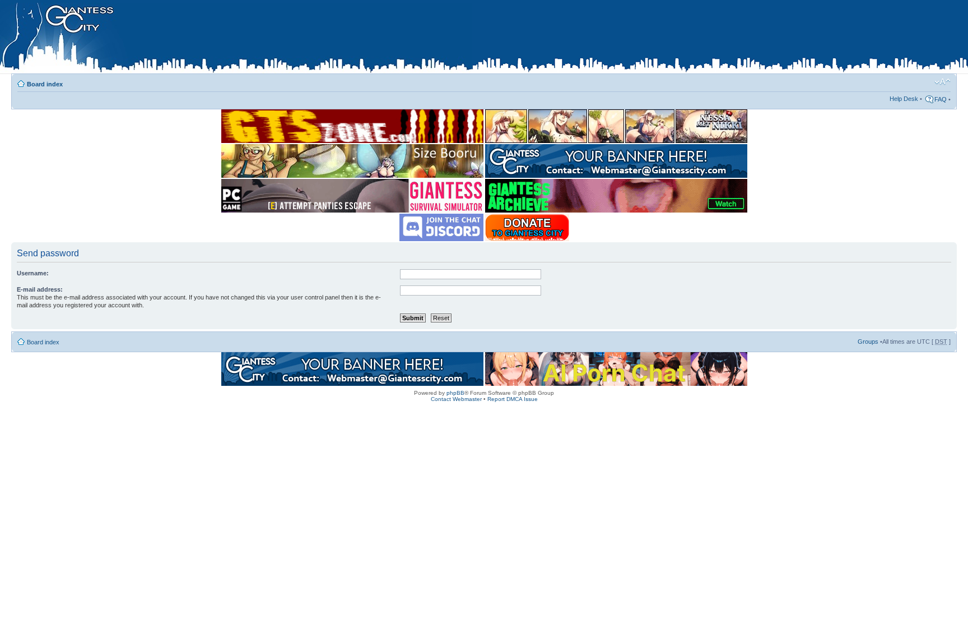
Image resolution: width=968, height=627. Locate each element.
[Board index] (236, 39)
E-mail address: (40, 289)
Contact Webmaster (456, 399)
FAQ (940, 99)
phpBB (455, 393)
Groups (868, 341)
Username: (33, 273)
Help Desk (904, 98)
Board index (45, 84)
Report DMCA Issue (512, 399)
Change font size (942, 82)
